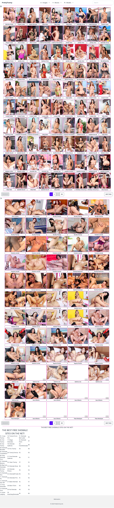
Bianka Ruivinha (33, 79)
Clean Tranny (13, 462)
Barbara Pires (45, 61)
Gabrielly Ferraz (81, 24)
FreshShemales (23, 445)
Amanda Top (33, 171)
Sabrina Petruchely (45, 42)
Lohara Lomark (105, 79)
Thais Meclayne (15, 418)
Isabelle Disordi (81, 134)
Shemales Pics (13, 478)
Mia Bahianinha (105, 61)
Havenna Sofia (69, 116)
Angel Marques (33, 24)
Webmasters (57, 499)
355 (62, 194)
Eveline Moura (57, 153)
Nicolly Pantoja (57, 216)
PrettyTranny (7, 3)
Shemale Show (13, 466)
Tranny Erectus (13, 452)
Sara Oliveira (36, 400)
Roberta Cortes (99, 326)
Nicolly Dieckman (78, 271)
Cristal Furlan (80, 98)
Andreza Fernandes (21, 134)
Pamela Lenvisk (99, 234)
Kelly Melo (9, 189)
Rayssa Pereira (57, 363)
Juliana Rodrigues (45, 153)
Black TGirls (12, 485)
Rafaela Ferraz (57, 308)
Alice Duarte (69, 189)
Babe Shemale (13, 481)
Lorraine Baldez (15, 290)
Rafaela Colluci (105, 153)
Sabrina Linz (15, 381)
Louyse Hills (45, 116)
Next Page (108, 194)
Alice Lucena (21, 42)
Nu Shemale (12, 489)
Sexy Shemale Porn (2, 457)
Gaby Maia (45, 24)
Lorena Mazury (33, 153)
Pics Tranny (12, 448)
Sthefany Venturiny (81, 189)
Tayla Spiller (21, 98)
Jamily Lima (69, 42)
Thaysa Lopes (21, 24)
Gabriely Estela (9, 24)
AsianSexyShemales (13, 494)
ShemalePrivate (14, 474)
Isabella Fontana (69, 171)
